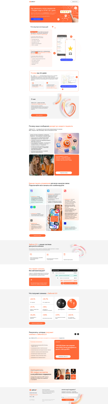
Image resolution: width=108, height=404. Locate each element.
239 (76, 280)
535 (76, 275)
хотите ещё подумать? (69, 389)
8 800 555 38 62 (33, 393)
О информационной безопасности (47, 393)
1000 (75, 270)
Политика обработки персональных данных (48, 390)
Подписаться (68, 399)
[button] (75, 2)
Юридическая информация (46, 389)
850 (76, 273)
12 (76, 283)
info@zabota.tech (34, 394)
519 (76, 278)
